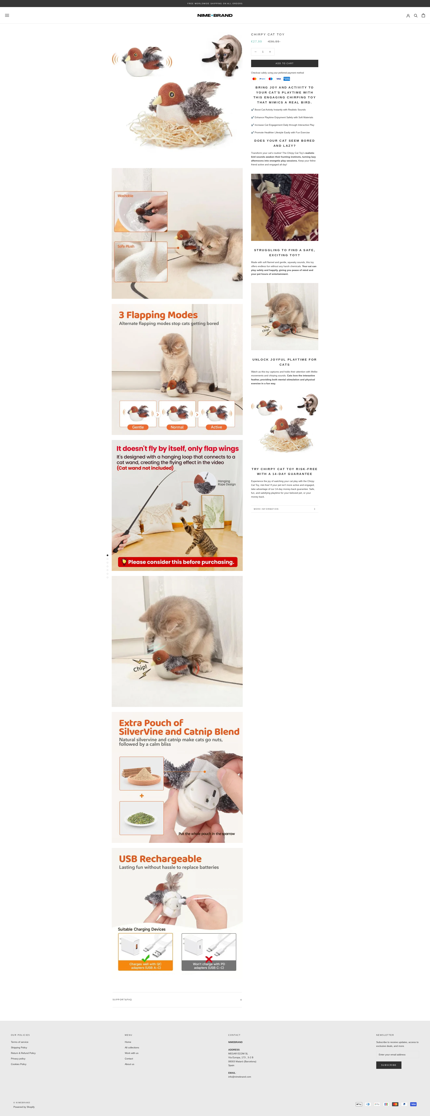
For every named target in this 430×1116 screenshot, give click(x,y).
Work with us (131, 1053)
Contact (129, 1058)
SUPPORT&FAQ (122, 999)
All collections (132, 1047)
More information (266, 509)
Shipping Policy (19, 1047)
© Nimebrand (21, 1103)
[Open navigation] (7, 15)
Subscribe (389, 1065)
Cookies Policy (18, 1064)
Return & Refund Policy (23, 1053)
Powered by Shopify (24, 1107)
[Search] (416, 15)
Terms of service (19, 1042)
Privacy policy (18, 1058)
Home (128, 1042)
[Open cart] (423, 15)
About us (129, 1064)
